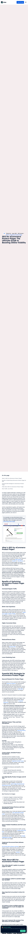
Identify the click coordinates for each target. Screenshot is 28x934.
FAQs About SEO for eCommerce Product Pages (12, 486)
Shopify (14, 561)
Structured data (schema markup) (10, 846)
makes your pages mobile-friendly (14, 613)
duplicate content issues (18, 761)
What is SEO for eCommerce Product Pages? (12, 478)
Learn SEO (14, 233)
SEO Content (20, 233)
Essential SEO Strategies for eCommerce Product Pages (13, 484)
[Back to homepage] (3, 2)
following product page (9, 521)
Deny (18, 930)
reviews (18, 852)
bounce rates (12, 646)
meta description (21, 730)
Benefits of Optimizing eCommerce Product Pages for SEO (14, 481)
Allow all (22, 930)
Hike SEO (20, 689)
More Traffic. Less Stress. (7, 488)
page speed (18, 559)
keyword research (11, 683)
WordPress (20, 561)
